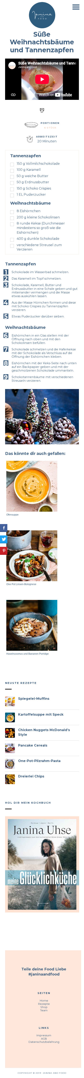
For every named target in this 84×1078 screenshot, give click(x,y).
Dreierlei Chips (31, 776)
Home (44, 1000)
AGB (44, 1038)
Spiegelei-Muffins (33, 698)
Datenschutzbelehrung (44, 1041)
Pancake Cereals (32, 745)
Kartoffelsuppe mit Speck (40, 714)
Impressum (43, 1035)
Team (44, 1010)
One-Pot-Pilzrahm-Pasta (39, 761)
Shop (44, 1007)
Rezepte (44, 1003)
